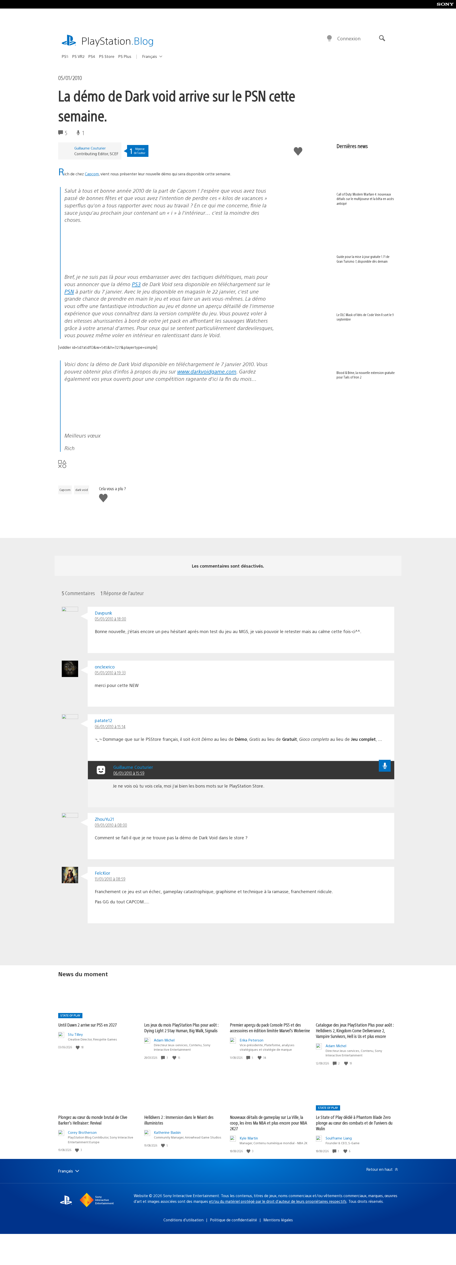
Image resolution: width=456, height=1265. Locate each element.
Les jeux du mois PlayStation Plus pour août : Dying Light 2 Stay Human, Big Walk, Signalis (181, 1027)
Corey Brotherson (82, 1132)
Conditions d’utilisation (183, 1219)
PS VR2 (78, 56)
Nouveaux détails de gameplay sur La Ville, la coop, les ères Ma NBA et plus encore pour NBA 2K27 (268, 1122)
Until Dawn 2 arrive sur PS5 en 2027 (87, 1024)
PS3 (136, 283)
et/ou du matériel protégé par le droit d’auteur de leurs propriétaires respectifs (278, 1201)
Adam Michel (164, 1040)
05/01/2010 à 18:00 (110, 618)
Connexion (349, 38)
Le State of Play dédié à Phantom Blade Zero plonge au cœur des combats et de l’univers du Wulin (354, 1122)
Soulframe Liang (339, 1138)
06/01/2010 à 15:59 (128, 773)
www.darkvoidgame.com (206, 371)
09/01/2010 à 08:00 (111, 825)
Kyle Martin (249, 1138)
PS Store (106, 56)
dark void (81, 490)
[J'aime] (78, 1047)
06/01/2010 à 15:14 (110, 726)
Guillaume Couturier (90, 148)
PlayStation (117, 40)
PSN (69, 291)
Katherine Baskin (167, 1132)
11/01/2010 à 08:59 (110, 879)
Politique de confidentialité (233, 1219)
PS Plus (124, 56)
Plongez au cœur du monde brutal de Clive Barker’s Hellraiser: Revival (92, 1119)
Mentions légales (278, 1219)
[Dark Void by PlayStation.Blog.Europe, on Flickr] (101, 264)
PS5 (65, 56)
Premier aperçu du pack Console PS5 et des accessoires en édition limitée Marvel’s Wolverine (270, 1027)
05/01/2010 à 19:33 (110, 672)
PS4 (91, 56)
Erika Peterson (251, 1040)
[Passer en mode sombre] (329, 38)
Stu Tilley (75, 1034)
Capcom (92, 173)
